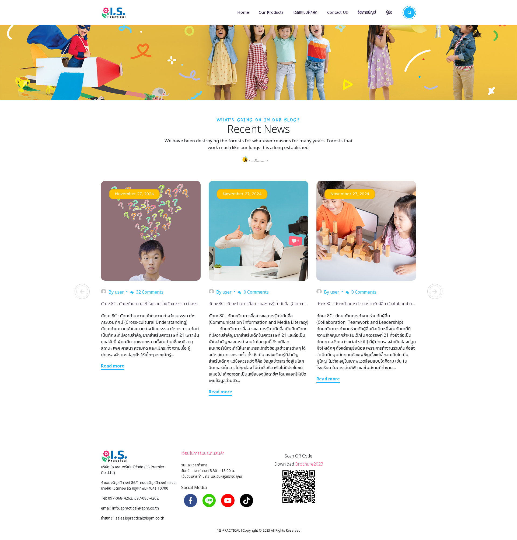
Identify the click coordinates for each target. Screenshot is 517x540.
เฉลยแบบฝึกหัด (305, 12)
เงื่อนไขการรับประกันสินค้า (202, 453)
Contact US (337, 12)
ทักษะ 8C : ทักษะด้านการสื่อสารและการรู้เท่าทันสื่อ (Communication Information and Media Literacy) (297, 304)
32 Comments (149, 292)
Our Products (271, 12)
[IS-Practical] (113, 13)
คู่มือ (389, 12)
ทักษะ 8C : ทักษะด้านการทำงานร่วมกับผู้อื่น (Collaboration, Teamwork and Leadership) (392, 304)
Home (243, 12)
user (119, 292)
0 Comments (256, 292)
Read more (112, 366)
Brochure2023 (309, 464)
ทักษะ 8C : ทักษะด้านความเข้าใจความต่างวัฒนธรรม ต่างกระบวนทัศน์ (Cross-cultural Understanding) (187, 304)
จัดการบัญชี (367, 12)
